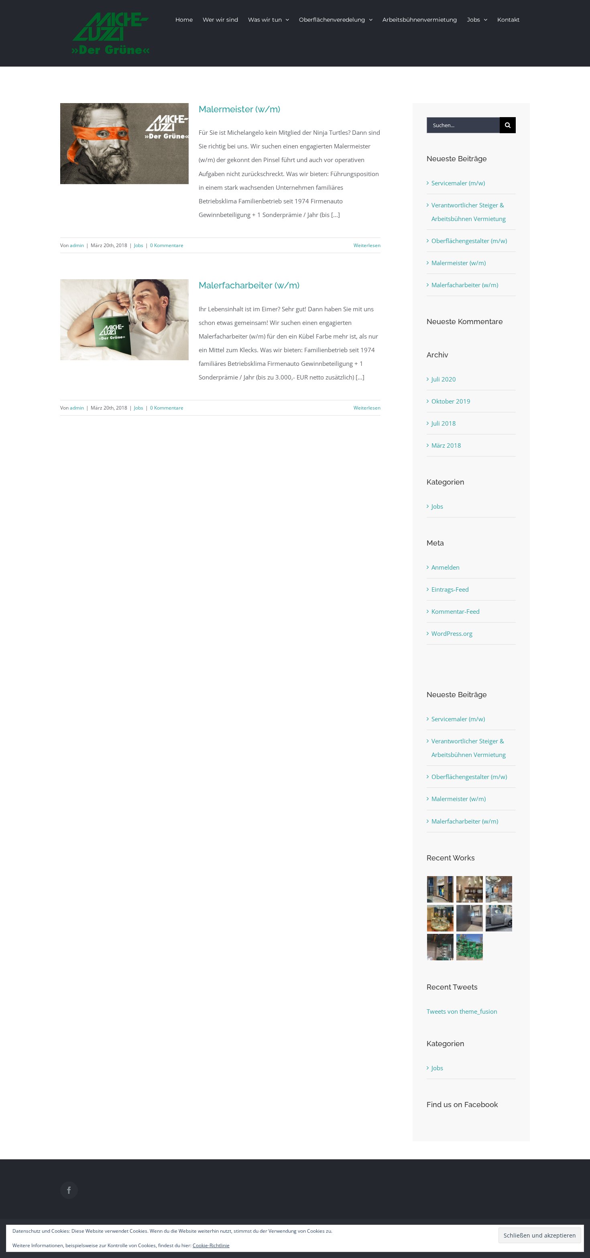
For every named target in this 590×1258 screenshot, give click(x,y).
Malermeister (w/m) (239, 109)
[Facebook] (69, 1190)
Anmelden (445, 567)
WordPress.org (451, 633)
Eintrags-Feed (450, 589)
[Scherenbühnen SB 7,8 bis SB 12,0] (470, 947)
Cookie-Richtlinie (211, 1245)
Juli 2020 (443, 379)
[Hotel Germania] (470, 889)
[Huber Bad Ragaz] (440, 918)
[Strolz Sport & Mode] (440, 889)
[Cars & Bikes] (499, 918)
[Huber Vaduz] (499, 889)
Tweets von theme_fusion (462, 1011)
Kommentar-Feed (455, 611)
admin (77, 245)
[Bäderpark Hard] (470, 918)
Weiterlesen (367, 245)
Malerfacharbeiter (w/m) (249, 285)
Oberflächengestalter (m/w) (469, 241)
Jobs (138, 245)
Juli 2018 (443, 423)
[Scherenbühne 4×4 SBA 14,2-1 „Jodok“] (440, 947)
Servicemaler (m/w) (458, 183)
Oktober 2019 (450, 401)
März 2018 (446, 445)
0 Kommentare (166, 245)
